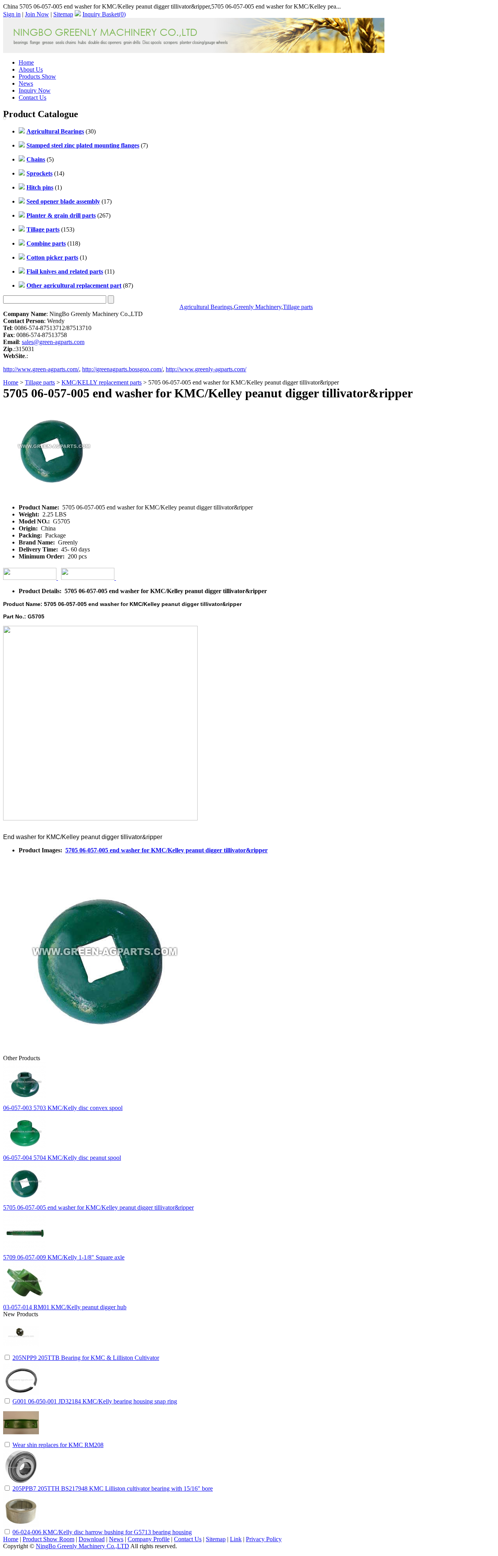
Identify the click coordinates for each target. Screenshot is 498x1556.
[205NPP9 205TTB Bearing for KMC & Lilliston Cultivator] (21, 1351)
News (26, 83)
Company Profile (149, 1539)
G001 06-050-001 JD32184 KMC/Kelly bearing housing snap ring (94, 1401)
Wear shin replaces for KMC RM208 (57, 1445)
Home (26, 62)
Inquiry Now (35, 90)
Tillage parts (298, 307)
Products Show (37, 76)
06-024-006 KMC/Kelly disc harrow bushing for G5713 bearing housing (102, 1532)
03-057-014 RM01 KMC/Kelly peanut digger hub (64, 1307)
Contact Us (32, 97)
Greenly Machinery (257, 307)
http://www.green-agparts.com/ (41, 369)
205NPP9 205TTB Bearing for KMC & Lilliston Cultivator (85, 1357)
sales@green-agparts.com (53, 342)
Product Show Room (48, 1539)
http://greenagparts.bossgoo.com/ (122, 369)
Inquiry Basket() (104, 14)
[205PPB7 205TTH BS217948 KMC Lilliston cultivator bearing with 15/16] (21, 1482)
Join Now (37, 14)
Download (92, 1539)
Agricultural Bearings (205, 307)
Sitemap (63, 14)
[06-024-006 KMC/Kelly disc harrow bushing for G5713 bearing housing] (21, 1526)
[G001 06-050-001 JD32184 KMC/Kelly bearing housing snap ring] (21, 1395)
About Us (31, 69)
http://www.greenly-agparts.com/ (206, 369)
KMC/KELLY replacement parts (101, 382)
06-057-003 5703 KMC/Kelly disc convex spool (63, 1108)
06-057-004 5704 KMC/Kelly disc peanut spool (62, 1157)
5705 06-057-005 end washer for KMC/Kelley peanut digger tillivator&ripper (166, 850)
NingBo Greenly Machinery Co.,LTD (82, 1546)
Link (236, 1539)
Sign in (12, 14)
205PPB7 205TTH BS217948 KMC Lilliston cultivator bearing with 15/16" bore (112, 1488)
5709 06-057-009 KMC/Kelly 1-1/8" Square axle (63, 1257)
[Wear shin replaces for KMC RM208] (21, 1438)
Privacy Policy (264, 1539)
